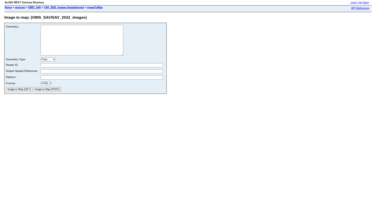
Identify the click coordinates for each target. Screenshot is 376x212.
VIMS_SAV (34, 7)
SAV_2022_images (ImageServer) (64, 7)
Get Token (363, 2)
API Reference (360, 8)
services (20, 7)
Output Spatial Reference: (22, 70)
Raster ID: (12, 64)
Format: (11, 83)
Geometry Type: (16, 59)
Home (8, 7)
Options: (11, 77)
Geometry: (12, 26)
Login (354, 2)
